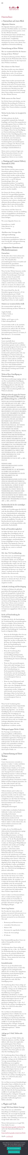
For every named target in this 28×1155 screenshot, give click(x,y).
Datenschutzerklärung (14, 1152)
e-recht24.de (9, 1136)
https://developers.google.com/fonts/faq (13, 1127)
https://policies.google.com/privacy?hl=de (13, 1133)
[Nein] (26, 1148)
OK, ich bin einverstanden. (14, 1148)
